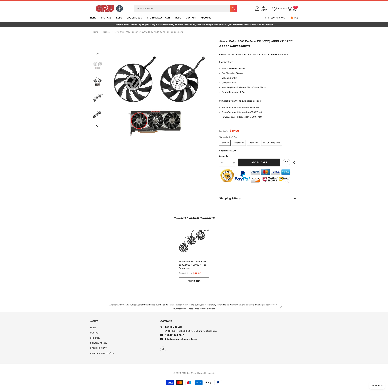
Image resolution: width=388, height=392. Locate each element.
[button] (97, 53)
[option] (159, 90)
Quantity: (224, 156)
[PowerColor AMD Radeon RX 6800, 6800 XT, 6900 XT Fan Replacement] (194, 240)
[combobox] (182, 8)
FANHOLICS (187, 373)
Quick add (194, 281)
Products (106, 32)
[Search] (185, 8)
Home (95, 32)
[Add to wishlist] (286, 162)
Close (281, 306)
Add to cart (259, 162)
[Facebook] (163, 349)
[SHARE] (293, 162)
